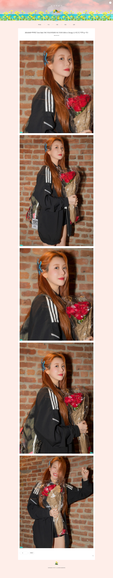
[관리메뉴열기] (110, 3)
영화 (74, 25)
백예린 (39, 25)
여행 (57, 25)
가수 (49, 25)
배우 (65, 25)
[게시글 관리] (26, 553)
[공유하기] (24, 553)
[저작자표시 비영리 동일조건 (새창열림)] (37, 553)
